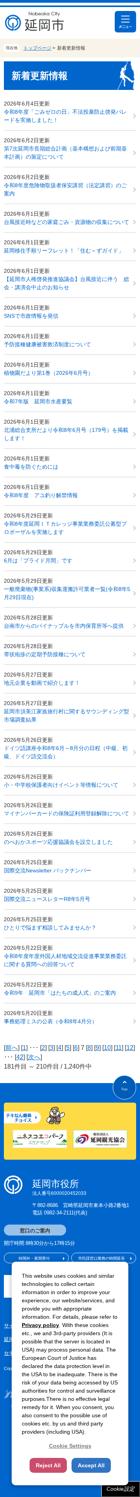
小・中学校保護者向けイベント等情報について (61, 785)
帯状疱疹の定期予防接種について (45, 654)
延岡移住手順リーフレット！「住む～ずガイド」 (64, 250)
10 (107, 1047)
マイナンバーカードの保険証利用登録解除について (66, 813)
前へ (11, 1047)
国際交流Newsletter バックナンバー (47, 870)
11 (119, 1047)
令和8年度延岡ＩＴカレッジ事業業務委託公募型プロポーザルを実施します (65, 528)
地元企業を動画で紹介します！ (42, 683)
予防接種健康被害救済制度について (47, 344)
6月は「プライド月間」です (38, 560)
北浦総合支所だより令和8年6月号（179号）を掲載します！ (66, 434)
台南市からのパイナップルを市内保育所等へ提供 (64, 626)
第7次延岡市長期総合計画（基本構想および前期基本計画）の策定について (65, 152)
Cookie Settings (70, 1446)
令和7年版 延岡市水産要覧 (38, 401)
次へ (34, 1057)
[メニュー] (125, 21)
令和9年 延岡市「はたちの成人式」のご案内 (60, 993)
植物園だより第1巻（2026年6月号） (48, 373)
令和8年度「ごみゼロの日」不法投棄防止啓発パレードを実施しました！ (65, 116)
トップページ (37, 48)
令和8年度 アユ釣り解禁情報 (41, 495)
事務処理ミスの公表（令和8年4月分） (50, 1021)
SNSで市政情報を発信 (31, 316)
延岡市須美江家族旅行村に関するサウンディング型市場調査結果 (66, 715)
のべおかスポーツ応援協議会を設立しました (58, 842)
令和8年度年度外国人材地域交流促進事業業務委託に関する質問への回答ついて (65, 960)
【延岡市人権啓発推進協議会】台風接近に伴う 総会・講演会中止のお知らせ (66, 283)
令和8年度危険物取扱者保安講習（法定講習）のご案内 (65, 189)
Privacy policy (40, 1325)
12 (129, 1047)
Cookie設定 (121, 1489)
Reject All (48, 1465)
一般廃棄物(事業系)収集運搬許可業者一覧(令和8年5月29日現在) (67, 593)
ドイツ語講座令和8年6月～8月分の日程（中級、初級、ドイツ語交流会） (66, 752)
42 (19, 1057)
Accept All (91, 1465)
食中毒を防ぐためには (31, 467)
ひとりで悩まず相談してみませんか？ (50, 927)
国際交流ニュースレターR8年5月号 (47, 899)
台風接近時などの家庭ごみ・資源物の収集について (66, 222)
